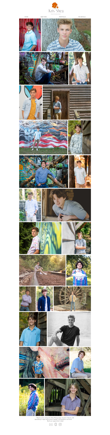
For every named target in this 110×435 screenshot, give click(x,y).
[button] (82, 17)
